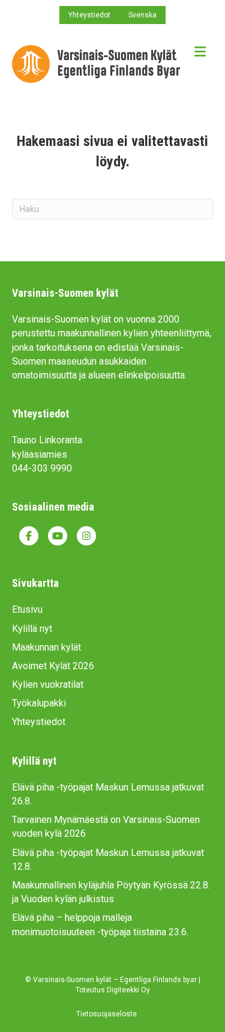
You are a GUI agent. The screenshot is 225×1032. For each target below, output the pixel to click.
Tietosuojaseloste (106, 1014)
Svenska (142, 15)
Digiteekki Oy (128, 990)
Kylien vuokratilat (47, 684)
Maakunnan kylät (46, 647)
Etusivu (27, 609)
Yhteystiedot (89, 15)
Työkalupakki (39, 703)
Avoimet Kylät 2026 (53, 666)
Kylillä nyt (32, 628)
